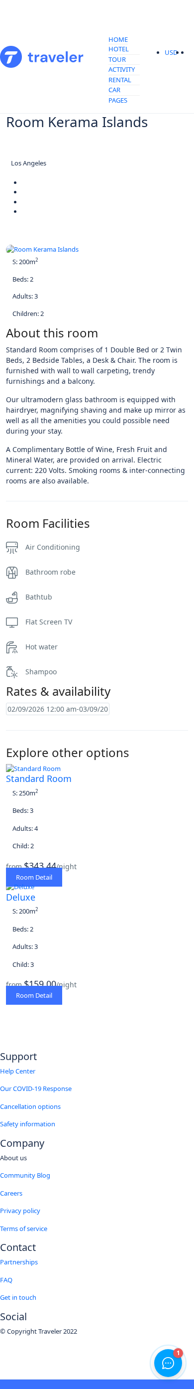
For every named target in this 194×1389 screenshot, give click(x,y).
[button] (186, 53)
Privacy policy (20, 1210)
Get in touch (18, 1297)
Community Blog (25, 1175)
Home (118, 39)
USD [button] (172, 52)
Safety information (27, 1123)
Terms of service (23, 1228)
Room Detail (34, 877)
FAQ (6, 1279)
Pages (117, 100)
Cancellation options (30, 1106)
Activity (121, 69)
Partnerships (19, 1261)
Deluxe (20, 897)
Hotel (118, 48)
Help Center (17, 1071)
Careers (11, 1193)
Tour (117, 59)
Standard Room (39, 778)
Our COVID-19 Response (36, 1088)
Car (114, 89)
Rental (119, 79)
